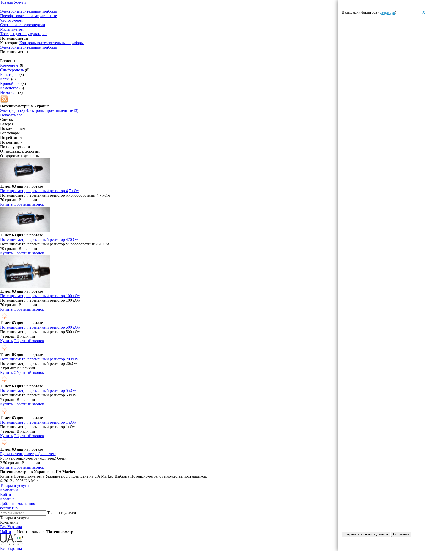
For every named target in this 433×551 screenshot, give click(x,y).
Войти (5, 494)
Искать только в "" (47, 532)
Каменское (9, 88)
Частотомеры (11, 20)
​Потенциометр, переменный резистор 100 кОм (40, 296)
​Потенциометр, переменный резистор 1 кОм (38, 422)
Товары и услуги (14, 485)
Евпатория (9, 74)
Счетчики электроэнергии (22, 25)
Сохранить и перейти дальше (366, 534)
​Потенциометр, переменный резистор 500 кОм (40, 327)
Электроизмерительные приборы (28, 47)
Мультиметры (12, 29)
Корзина (7, 499)
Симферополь (12, 70)
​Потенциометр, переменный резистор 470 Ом (39, 239)
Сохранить (401, 534)
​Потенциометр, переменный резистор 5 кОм (38, 390)
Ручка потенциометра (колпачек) (28, 454)
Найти (5, 532)
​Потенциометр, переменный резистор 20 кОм (39, 359)
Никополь (8, 92)
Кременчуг (9, 65)
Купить (6, 204)
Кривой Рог (10, 83)
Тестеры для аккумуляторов (23, 34)
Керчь (5, 79)
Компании (9, 490)
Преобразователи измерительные (28, 16)
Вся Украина (11, 527)
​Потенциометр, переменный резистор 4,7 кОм (39, 191)
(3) (12, 110)
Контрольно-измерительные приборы (51, 43)
